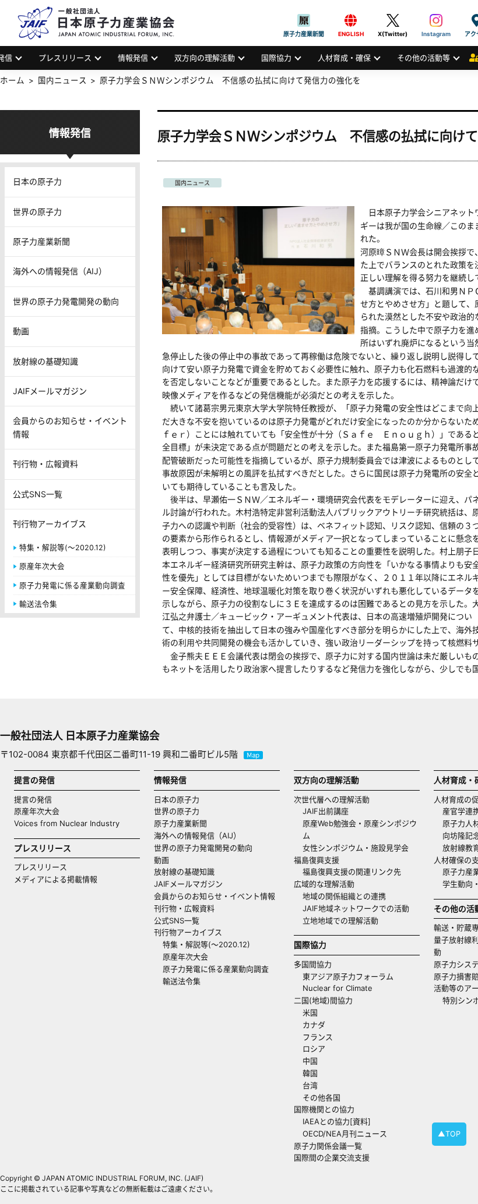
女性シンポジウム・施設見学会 (356, 847)
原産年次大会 (42, 566)
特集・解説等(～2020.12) (62, 547)
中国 (310, 1060)
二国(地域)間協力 (323, 1000)
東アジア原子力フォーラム (348, 976)
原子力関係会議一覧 (328, 1145)
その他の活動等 (423, 57)
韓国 (310, 1073)
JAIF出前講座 (326, 811)
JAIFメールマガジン (50, 391)
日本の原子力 (37, 181)
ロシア (314, 1048)
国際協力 (276, 57)
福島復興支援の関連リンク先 (352, 871)
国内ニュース (192, 182)
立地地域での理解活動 (340, 920)
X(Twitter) (392, 20)
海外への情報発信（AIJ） (60, 271)
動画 (21, 331)
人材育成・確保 (344, 57)
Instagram (436, 20)
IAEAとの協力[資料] (337, 1121)
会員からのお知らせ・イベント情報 (70, 427)
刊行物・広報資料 (45, 464)
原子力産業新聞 (303, 20)
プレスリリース (65, 57)
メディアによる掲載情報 (55, 879)
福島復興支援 (316, 860)
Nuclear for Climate (337, 988)
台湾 (310, 1085)
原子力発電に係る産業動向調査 (72, 585)
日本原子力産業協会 (102, 23)
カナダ (314, 1024)
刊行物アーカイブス (49, 524)
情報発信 (133, 57)
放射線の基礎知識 (45, 361)
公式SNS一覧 (37, 494)
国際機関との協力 (324, 1109)
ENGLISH (351, 20)
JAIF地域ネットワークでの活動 (356, 908)
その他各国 (321, 1097)
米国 (310, 1012)
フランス (318, 1037)
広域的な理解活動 (324, 883)
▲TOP (449, 1133)
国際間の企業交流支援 (332, 1157)
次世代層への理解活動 (332, 799)
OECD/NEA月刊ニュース (345, 1133)
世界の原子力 (37, 212)
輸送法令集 (38, 604)
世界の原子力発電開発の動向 (66, 301)
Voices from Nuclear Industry (66, 823)
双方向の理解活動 (204, 57)
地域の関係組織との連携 (344, 896)
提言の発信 (33, 799)
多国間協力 (313, 964)
